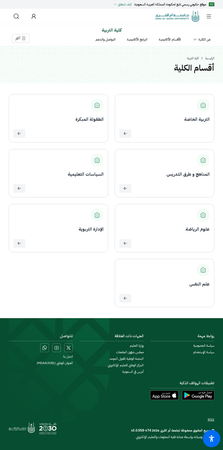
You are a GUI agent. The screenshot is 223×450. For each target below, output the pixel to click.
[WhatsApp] (44, 347)
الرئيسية (209, 58)
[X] (68, 347)
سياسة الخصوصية (203, 345)
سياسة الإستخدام (203, 352)
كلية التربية (193, 58)
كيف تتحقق (125, 4)
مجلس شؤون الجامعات (130, 352)
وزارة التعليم (137, 345)
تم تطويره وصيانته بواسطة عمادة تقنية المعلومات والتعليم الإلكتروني (175, 437)
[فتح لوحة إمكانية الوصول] (211, 438)
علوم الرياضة (197, 229)
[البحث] (16, 16)
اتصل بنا (68, 356)
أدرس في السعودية (133, 372)
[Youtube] (56, 347)
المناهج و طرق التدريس (188, 174)
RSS (211, 419)
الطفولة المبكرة (89, 119)
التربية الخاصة (197, 119)
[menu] (208, 16)
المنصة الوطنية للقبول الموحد (127, 358)
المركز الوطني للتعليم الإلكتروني (126, 365)
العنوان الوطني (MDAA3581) (55, 363)
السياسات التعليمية (86, 174)
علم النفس (199, 284)
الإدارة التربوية (91, 229)
